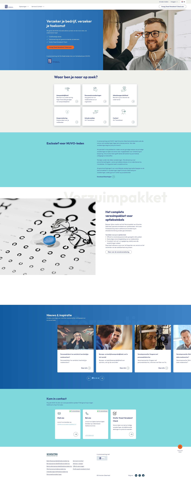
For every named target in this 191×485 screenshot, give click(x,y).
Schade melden (163, 2)
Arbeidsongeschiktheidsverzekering (57, 472)
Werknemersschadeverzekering (56, 469)
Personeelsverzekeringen (54, 474)
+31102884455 (89, 435)
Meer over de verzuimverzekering (118, 252)
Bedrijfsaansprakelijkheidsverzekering (58, 461)
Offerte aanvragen (78, 466)
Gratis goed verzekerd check (81, 469)
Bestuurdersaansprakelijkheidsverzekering (59, 466)
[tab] (93, 378)
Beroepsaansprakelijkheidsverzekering (58, 463)
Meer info (84, 368)
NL (184, 1)
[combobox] (183, 1)
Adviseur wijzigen (78, 463)
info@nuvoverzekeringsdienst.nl (66, 424)
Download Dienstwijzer (104, 177)
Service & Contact (78, 461)
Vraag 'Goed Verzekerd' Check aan (172, 6)
